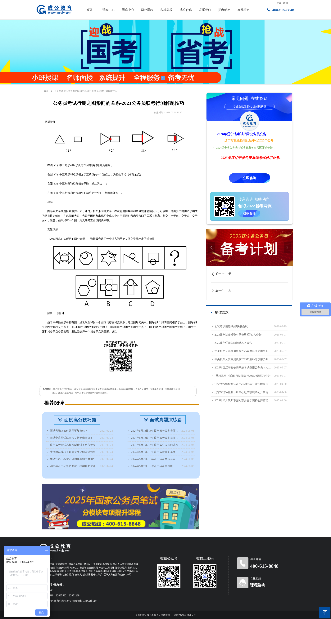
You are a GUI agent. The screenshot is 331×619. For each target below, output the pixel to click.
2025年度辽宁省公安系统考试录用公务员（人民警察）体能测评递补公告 (243, 367)
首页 (46, 91)
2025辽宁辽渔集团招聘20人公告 (233, 342)
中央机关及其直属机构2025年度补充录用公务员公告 (243, 359)
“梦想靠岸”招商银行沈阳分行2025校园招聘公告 (242, 375)
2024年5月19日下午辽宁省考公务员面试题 (155, 452)
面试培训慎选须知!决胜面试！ (232, 326)
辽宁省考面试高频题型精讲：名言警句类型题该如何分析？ (74, 444)
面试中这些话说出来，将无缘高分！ (71, 437)
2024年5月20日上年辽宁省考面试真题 (153, 459)
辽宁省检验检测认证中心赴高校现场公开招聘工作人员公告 (243, 392)
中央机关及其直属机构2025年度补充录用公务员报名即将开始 (243, 351)
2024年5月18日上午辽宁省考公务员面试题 (155, 430)
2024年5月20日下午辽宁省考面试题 (152, 466)
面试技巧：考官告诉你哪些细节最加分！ (74, 459)
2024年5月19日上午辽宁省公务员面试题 (154, 444)
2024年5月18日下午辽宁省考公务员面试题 (155, 437)
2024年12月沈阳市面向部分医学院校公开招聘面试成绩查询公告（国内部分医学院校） (243, 400)
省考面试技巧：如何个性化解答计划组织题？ (74, 452)
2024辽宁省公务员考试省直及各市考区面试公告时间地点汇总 (247, 147)
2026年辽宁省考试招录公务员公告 (241, 134)
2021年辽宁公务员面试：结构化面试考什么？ (74, 466)
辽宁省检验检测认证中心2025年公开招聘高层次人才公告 (250, 140)
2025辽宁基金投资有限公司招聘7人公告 (238, 334)
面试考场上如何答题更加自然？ (69, 430)
